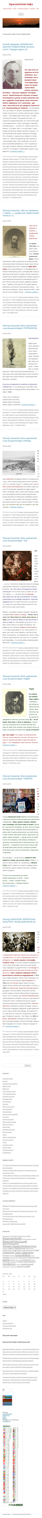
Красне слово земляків (25, 297)
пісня (18, 1047)
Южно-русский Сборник (25, 195)
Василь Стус (20, 893)
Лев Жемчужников (12, 1039)
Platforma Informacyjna (10, 1211)
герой (32, 1256)
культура (18, 1260)
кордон (12, 1260)
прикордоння (29, 1261)
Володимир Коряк (9, 653)
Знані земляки (23, 156)
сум (15, 903)
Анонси (5, 1081)
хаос (11, 425)
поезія (20, 1261)
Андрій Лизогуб (21, 412)
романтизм (23, 187)
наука (33, 1260)
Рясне (32, 1248)
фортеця (30, 310)
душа (17, 415)
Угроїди (6, 1255)
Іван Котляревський (25, 167)
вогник (8, 755)
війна (26, 1255)
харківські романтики (30, 192)
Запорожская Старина (10, 167)
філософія (30, 760)
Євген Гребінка (33, 164)
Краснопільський (15, 1241)
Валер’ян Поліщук (32, 650)
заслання (9, 302)
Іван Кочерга (15, 655)
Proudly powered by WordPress (21, 1514)
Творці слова (13, 159)
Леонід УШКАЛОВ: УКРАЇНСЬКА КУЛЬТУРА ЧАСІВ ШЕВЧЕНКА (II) (19, 920)
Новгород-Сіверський (14, 898)
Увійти (5, 1321)
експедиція (32, 300)
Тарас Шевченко (32, 190)
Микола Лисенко (8, 1042)
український (27, 1049)
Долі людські (7, 1102)
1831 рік (28, 159)
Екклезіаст (27, 517)
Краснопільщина (11, 1243)
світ (27, 522)
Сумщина (8, 1252)
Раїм (23, 307)
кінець (7, 520)
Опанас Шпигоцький (12, 182)
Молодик (6, 177)
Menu (21, 14)
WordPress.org (7, 1328)
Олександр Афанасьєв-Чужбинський (15, 179)
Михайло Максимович (22, 1042)
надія (36, 520)
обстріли (6, 1261)
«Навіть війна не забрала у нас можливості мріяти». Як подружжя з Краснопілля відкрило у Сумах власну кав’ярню (21, 1178)
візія (7, 415)
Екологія (5, 1104)
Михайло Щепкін (28, 417)
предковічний (12, 420)
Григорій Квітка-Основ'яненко (18, 164)
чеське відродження (9, 195)
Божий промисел (30, 753)
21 (24, 1286)
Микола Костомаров (18, 174)
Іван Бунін (32, 415)
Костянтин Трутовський (25, 1036)
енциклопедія (23, 415)
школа (20, 1266)
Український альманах (10, 192)
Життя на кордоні (8, 1107)
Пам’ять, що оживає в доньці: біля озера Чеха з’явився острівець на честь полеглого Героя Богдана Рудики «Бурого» (21, 1190)
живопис (35, 1034)
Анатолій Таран (8, 1079)
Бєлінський (29, 162)
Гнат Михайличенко (9, 1094)
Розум (28, 758)
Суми (36, 1250)
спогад (12, 310)
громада (6, 1257)
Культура (6, 1117)
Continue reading (17, 151)
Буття (9, 517)
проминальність (13, 658)
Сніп (24, 190)
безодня (30, 412)
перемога (13, 1262)
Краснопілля (12, 1238)
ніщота (5, 522)
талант (19, 903)
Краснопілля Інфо (21, 4)
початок (11, 522)
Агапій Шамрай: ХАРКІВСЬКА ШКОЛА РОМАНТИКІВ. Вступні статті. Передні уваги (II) (18, 47)
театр (21, 1049)
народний (15, 1044)
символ (30, 422)
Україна (12, 1256)
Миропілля (30, 1246)
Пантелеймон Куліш (21, 184)
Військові (6, 1089)
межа (20, 417)
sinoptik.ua (7, 1421)
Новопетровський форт (15, 305)
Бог (24, 650)
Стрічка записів (8, 1323)
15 (29, 1284)
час (26, 525)
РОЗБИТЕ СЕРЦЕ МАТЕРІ (17, 1224)
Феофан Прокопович (29, 660)
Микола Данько (8, 1124)
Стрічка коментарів (9, 1326)
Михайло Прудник (9, 1130)
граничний (15, 517)
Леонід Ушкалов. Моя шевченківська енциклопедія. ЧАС (20, 539)
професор (21, 420)
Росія (28, 1248)
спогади (10, 903)
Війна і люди (7, 1086)
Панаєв (11, 184)
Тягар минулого (8, 1150)
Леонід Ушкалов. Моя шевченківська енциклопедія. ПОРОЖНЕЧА (20, 327)
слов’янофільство (17, 190)
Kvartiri (5, 1224)
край (16, 520)
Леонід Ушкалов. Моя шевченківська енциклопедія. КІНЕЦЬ (20, 439)
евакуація (22, 1257)
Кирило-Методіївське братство (24, 169)
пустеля (27, 420)
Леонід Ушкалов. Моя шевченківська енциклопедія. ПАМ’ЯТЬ (20, 777)
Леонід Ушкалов (17, 302)
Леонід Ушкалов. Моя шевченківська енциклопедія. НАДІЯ (20, 677)
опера (36, 1044)
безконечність (21, 515)
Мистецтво (6, 1127)
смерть (5, 903)
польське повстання (12, 187)
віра (4, 755)
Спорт (5, 1142)
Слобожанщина (27, 1250)
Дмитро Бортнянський (24, 1034)
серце (36, 901)
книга (4, 417)
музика (8, 1044)
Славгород (16, 1250)
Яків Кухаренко (15, 663)
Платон (15, 758)
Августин (19, 650)
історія (26, 1266)
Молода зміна (7, 1132)
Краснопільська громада (29, 1239)
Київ (11, 169)
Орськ (8, 307)
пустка (33, 420)
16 (34, 1284)
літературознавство (29, 172)
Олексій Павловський (26, 1044)
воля (12, 755)
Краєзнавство (7, 1112)
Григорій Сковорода (22, 653)
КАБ (25, 1236)
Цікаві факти (7, 1153)
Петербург (32, 184)
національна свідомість (30, 177)
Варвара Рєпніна (22, 300)
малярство (34, 1039)
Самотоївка (7, 1250)
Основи (13, 307)
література (18, 172)
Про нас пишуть (8, 1140)
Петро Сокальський (9, 1047)
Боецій (21, 753)
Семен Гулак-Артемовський (18, 422)
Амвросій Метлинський (17, 162)
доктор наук (14, 1258)
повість (19, 307)
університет (6, 1266)
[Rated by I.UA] (7, 1391)
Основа (22, 182)
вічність (11, 415)
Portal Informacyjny (9, 1216)
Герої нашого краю (9, 1091)
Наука (5, 1135)
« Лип (4, 1294)
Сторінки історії (8, 1145)
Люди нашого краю (9, 1122)
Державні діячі (7, 1099)
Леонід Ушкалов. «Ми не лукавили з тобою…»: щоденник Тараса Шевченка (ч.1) (21, 213)
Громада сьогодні (9, 1096)
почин (16, 522)
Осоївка (5, 1248)
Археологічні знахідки (10, 1084)
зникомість (6, 655)
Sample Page (13, 1221)
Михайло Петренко (32, 174)
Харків (21, 192)
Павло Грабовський (9, 1137)
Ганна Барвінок (30, 893)
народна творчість (15, 177)
